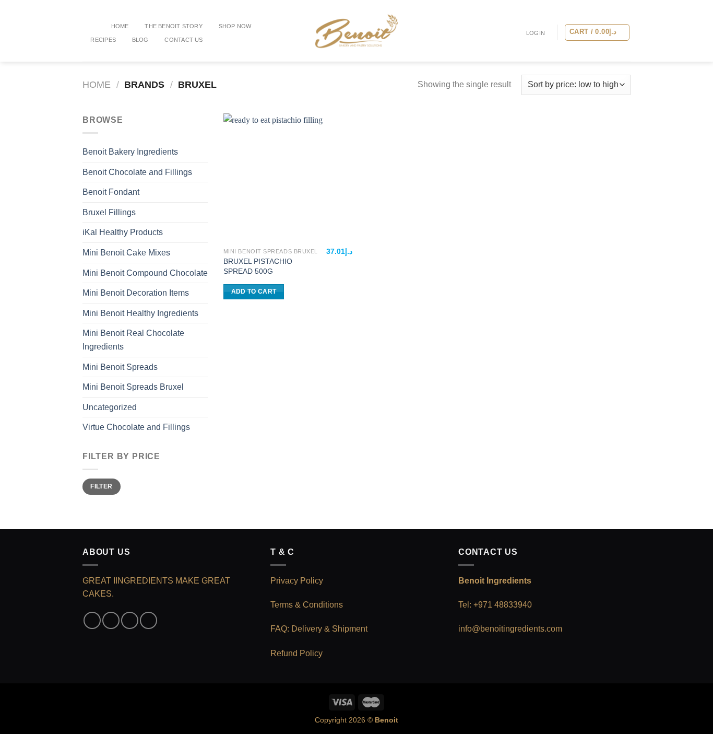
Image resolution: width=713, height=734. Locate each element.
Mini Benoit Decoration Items (135, 292)
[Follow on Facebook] (92, 620)
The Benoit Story (174, 26)
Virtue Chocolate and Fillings (136, 427)
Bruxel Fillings (109, 212)
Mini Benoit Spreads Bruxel (133, 386)
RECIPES (103, 40)
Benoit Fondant (110, 192)
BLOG (140, 40)
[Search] (91, 26)
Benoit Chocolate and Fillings (137, 172)
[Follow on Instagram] (111, 620)
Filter (101, 486)
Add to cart (254, 291)
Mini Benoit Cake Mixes (126, 252)
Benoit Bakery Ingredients (130, 151)
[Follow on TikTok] (129, 620)
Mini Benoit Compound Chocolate (145, 273)
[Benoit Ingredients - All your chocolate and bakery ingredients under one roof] (356, 31)
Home (120, 26)
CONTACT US (183, 40)
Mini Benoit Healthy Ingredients (140, 313)
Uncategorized (109, 407)
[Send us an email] (148, 620)
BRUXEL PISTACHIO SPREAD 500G (257, 266)
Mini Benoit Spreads (120, 367)
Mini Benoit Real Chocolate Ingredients (133, 340)
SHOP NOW (235, 26)
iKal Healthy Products (122, 232)
